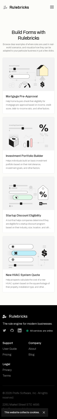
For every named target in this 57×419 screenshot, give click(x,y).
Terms (7, 375)
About (32, 348)
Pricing (7, 354)
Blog (31, 354)
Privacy (7, 370)
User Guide (10, 348)
